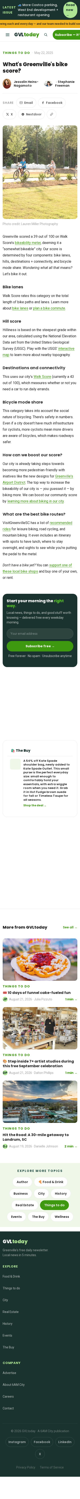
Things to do (16, 53)
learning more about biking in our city (35, 501)
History (61, 1193)
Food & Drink (11, 1276)
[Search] (45, 35)
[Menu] (7, 35)
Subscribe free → (40, 646)
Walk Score (42, 377)
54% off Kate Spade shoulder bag (40, 763)
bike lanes (20, 308)
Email (28, 102)
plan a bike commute (49, 308)
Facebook (54, 102)
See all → (70, 927)
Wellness (62, 1216)
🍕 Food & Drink (50, 1182)
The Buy (38, 1216)
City (41, 1193)
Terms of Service (52, 1467)
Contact (8, 1408)
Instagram (17, 1442)
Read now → (70, 10)
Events (16, 1216)
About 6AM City (14, 1384)
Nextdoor (34, 114)
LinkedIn (65, 1442)
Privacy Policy (25, 1467)
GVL (26, 34)
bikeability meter (28, 243)
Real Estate (25, 1205)
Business (21, 1193)
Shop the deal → (34, 805)
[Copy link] (51, 114)
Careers (8, 1396)
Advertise (9, 1373)
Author (22, 1182)
